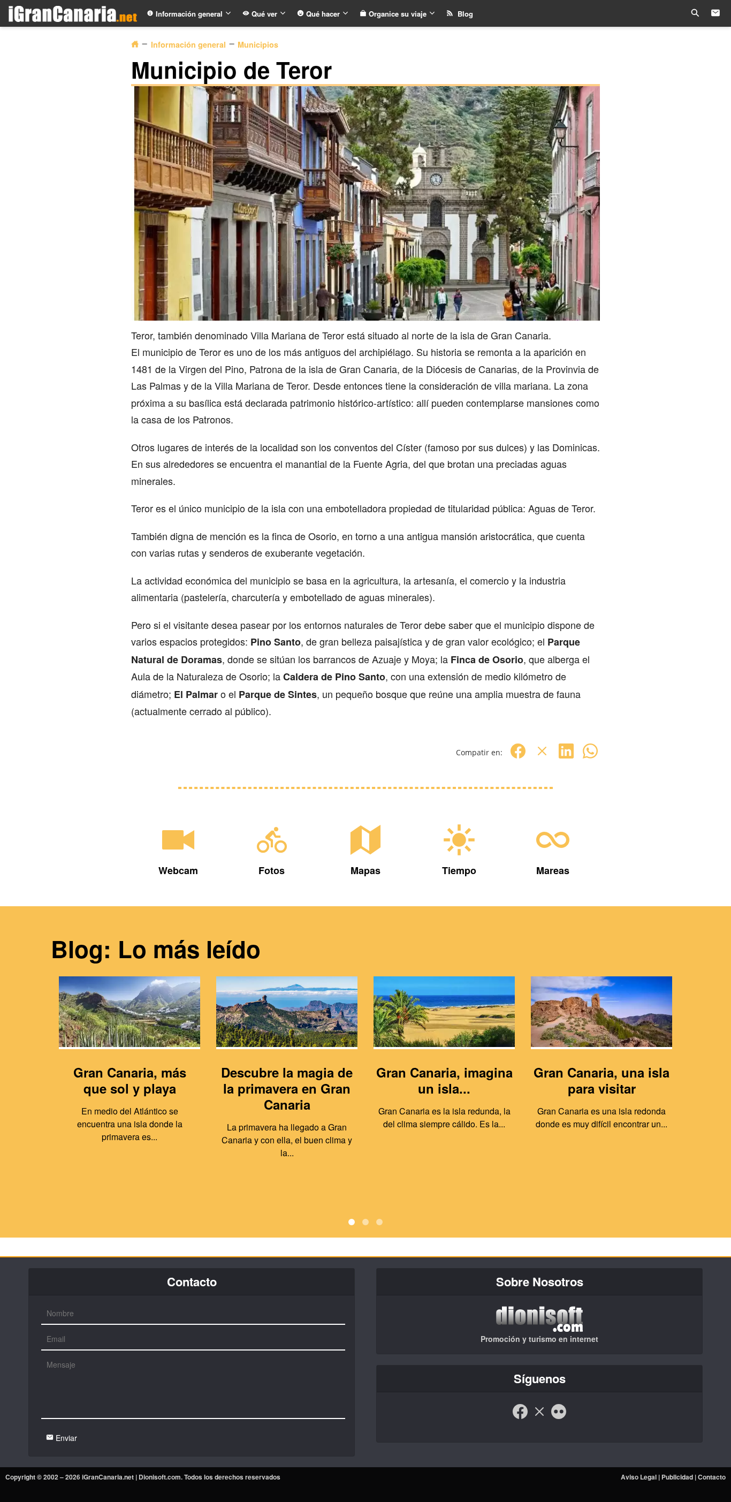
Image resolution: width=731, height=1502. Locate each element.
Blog (463, 14)
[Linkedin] (566, 757)
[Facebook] (518, 757)
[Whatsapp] (590, 757)
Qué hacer (323, 14)
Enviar (65, 1437)
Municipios (258, 44)
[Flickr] (558, 1417)
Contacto (712, 1477)
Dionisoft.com (160, 1477)
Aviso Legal (639, 1477)
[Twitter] (542, 757)
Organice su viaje (398, 14)
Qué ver (264, 14)
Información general (189, 14)
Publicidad (677, 1477)
